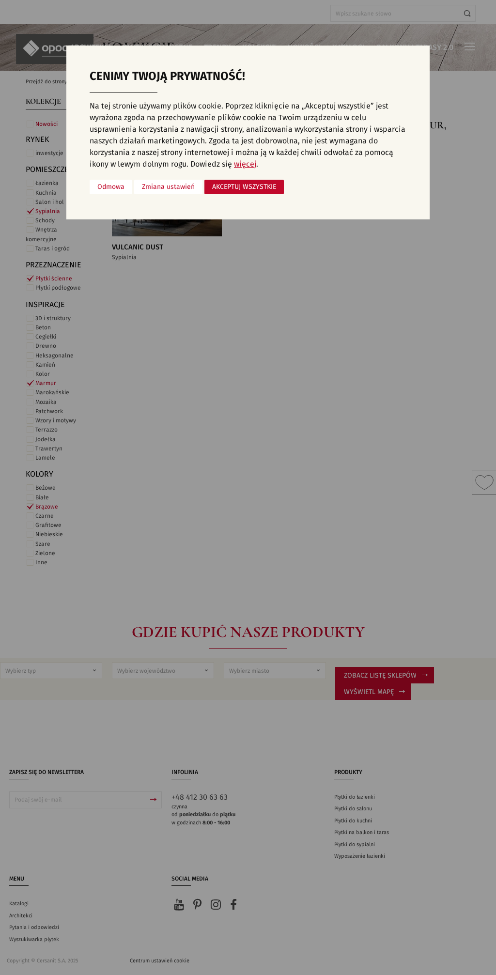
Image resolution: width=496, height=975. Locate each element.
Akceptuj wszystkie (244, 187)
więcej (245, 164)
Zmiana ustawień (168, 187)
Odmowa (110, 187)
